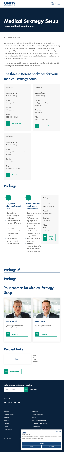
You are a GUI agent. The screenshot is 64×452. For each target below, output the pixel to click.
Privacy (34, 417)
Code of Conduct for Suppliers (39, 423)
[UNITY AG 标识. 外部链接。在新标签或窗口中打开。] (24, 433)
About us (6, 420)
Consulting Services (9, 414)
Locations (6, 423)
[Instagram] (9, 402)
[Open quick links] (53, 3)
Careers (6, 426)
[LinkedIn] (5, 402)
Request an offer (17, 123)
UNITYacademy (8, 429)
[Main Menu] (59, 4)
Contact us (15, 334)
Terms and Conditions (37, 414)
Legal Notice (35, 411)
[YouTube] (15, 403)
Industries (6, 417)
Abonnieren (33, 389)
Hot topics (6, 411)
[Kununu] (19, 402)
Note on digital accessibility (39, 420)
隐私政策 (58, 431)
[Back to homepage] (5, 37)
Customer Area (36, 426)
